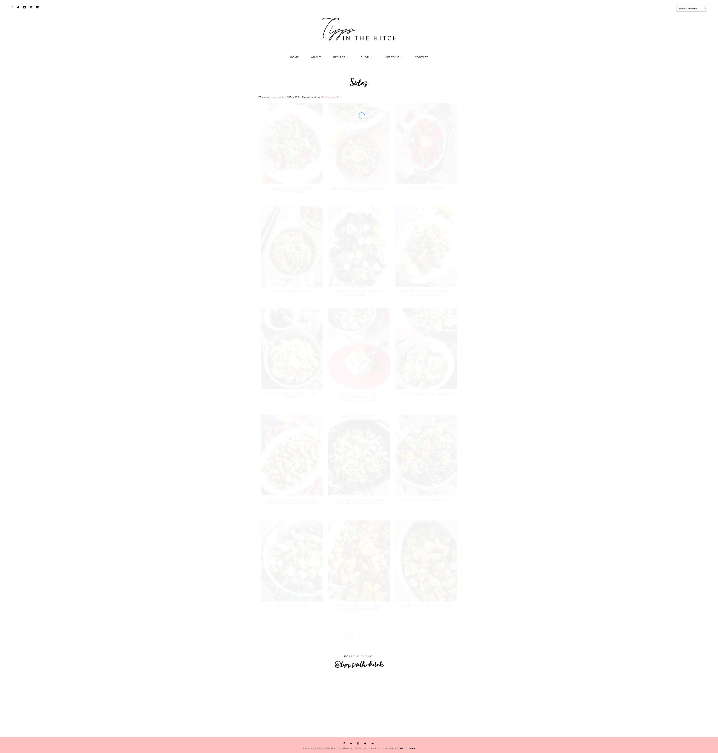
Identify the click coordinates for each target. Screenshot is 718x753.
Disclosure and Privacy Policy (356, 748)
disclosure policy (331, 97)
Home (294, 57)
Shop (365, 57)
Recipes (339, 57)
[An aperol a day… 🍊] (418, 703)
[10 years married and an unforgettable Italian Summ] (179, 703)
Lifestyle (392, 57)
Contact (421, 57)
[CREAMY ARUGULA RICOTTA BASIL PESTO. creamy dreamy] (538, 703)
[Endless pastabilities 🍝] (299, 703)
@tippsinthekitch (359, 664)
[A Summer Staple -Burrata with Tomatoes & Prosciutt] (60, 703)
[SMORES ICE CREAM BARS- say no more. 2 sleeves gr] (658, 703)
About (316, 57)
